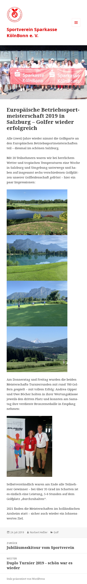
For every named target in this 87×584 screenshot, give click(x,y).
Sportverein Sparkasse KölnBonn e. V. (32, 32)
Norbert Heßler (39, 532)
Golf (56, 532)
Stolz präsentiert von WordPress (26, 579)
